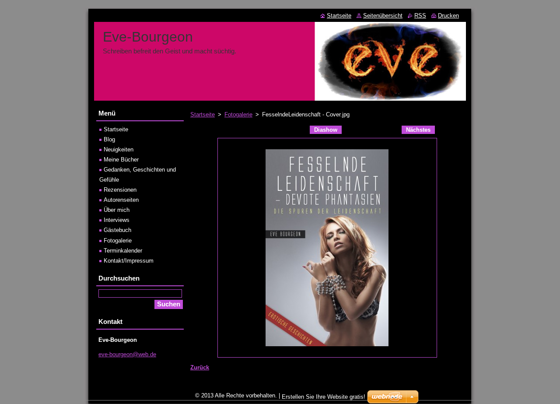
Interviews (117, 220)
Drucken (448, 15)
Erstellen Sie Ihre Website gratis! (323, 396)
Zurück (199, 367)
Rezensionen (120, 189)
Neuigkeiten (118, 149)
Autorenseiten (121, 200)
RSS (420, 15)
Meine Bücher (121, 159)
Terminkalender (123, 250)
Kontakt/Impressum (129, 260)
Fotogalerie (238, 114)
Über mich (117, 210)
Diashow (325, 129)
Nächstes (418, 129)
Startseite (202, 114)
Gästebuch (117, 230)
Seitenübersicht (382, 15)
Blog (109, 139)
